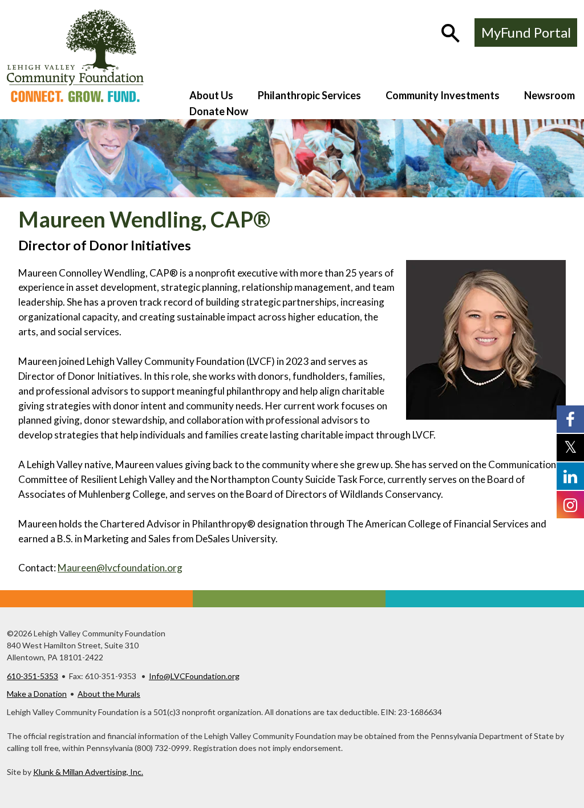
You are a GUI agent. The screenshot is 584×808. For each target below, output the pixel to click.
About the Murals (109, 694)
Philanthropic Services (309, 95)
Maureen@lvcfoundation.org (120, 568)
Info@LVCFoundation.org (194, 676)
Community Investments (443, 95)
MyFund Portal (526, 32)
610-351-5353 (32, 676)
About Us (211, 95)
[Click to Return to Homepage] (75, 98)
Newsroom (549, 95)
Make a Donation (37, 694)
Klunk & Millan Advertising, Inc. (88, 772)
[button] (451, 34)
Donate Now (218, 111)
